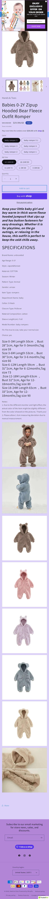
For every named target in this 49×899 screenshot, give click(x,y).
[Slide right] (46, 86)
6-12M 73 (9, 168)
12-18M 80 (9, 162)
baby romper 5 (11, 140)
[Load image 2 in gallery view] (24, 86)
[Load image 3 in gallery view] (37, 86)
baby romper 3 (11, 146)
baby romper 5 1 (31, 140)
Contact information (39, 895)
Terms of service (23, 895)
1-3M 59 (22, 168)
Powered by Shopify (26, 891)
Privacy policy (11, 895)
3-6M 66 (36, 168)
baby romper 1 (30, 152)
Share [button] (6, 805)
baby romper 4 (30, 146)
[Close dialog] (46, 1)
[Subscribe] (41, 838)
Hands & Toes (14, 891)
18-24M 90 (24, 162)
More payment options (24, 202)
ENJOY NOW (36, 26)
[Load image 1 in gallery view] (11, 86)
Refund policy (40, 891)
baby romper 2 (11, 152)
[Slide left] (2, 86)
